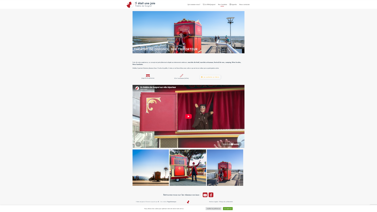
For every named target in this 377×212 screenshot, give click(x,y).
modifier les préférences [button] (213, 209)
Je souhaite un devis (211, 77)
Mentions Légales (213, 202)
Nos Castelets (222, 4)
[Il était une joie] (141, 4)
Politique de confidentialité (226, 202)
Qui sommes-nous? (194, 4)
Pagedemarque (171, 202)
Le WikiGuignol (210, 4)
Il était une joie (140, 202)
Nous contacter (244, 4)
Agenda (234, 4)
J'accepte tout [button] (228, 209)
